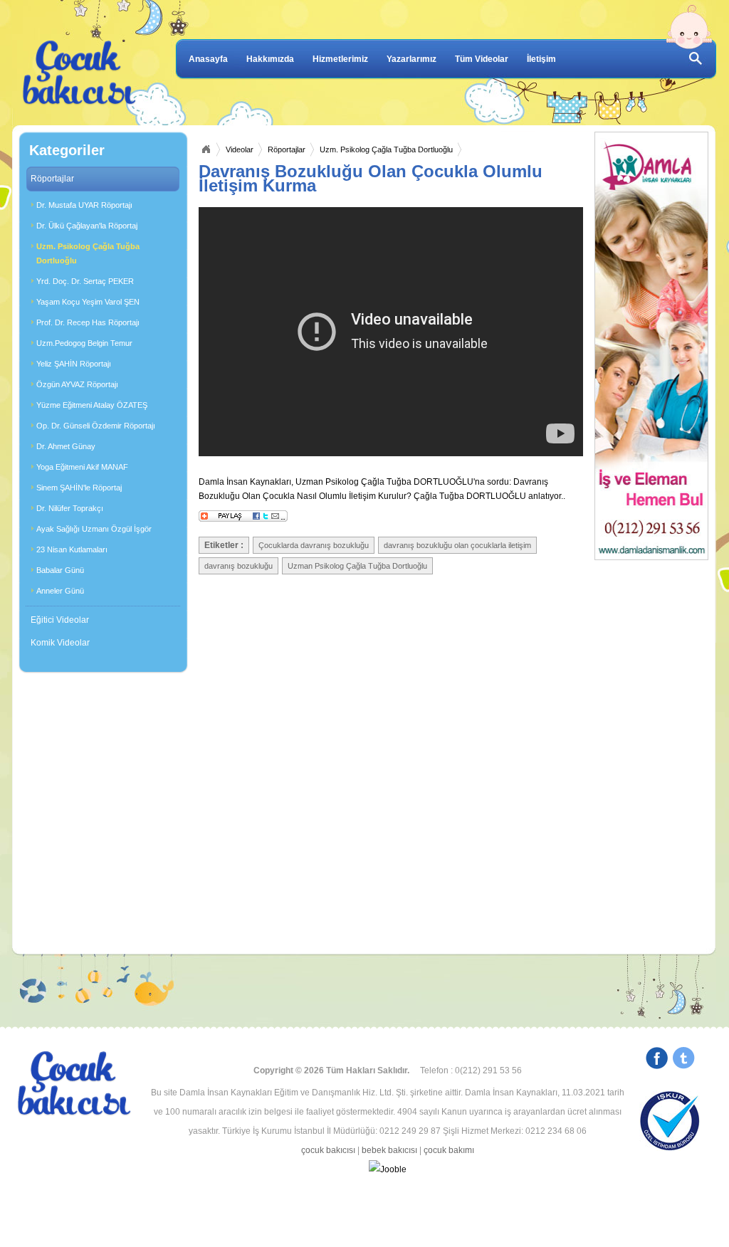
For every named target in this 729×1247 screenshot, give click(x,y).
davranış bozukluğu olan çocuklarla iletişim (457, 545)
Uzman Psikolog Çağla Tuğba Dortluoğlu (357, 566)
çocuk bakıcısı (328, 1150)
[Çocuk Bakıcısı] (79, 73)
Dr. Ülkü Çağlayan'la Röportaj (86, 225)
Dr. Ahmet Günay (65, 446)
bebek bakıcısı (389, 1150)
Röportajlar (52, 179)
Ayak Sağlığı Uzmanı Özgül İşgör (94, 529)
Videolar (239, 149)
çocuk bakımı (449, 1150)
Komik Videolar (60, 643)
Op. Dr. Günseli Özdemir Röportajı (95, 425)
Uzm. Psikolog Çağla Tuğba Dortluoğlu (88, 253)
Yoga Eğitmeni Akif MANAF (82, 467)
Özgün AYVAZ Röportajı (77, 384)
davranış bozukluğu (238, 566)
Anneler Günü (60, 590)
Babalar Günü (60, 570)
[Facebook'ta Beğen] (656, 1059)
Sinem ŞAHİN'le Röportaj (79, 487)
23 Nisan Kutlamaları (71, 549)
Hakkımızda (270, 59)
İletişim (541, 59)
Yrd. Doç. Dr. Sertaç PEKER (85, 281)
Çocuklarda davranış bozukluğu (313, 545)
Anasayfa (208, 59)
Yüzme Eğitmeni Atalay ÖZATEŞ (91, 405)
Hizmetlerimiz (340, 59)
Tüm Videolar (481, 59)
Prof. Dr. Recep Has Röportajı (88, 322)
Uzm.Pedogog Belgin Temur (84, 343)
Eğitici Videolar (60, 620)
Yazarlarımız (411, 59)
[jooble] (387, 1169)
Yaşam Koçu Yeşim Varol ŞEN (88, 302)
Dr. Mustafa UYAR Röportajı (84, 205)
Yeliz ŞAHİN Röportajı (73, 363)
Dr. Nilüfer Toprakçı (69, 508)
